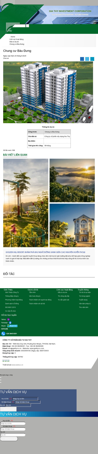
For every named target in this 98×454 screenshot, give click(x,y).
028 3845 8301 (11, 334)
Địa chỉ (2, 405)
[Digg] (92, 59)
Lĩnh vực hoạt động (65, 290)
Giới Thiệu (8, 290)
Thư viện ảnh (83, 307)
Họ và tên (6, 399)
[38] (83, 283)
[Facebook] (82, 59)
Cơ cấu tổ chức (10, 311)
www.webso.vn (17, 365)
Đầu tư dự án (62, 292)
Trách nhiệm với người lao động (40, 300)
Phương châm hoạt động (14, 300)
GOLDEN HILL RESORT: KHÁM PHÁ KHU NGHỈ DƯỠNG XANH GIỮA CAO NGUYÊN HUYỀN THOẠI (45, 252)
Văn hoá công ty (34, 296)
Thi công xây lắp (63, 296)
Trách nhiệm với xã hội (37, 304)
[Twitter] (87, 59)
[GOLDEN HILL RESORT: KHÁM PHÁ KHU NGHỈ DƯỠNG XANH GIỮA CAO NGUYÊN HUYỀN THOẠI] (49, 203)
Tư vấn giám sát (63, 300)
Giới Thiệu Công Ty (12, 292)
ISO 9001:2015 (10, 307)
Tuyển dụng (83, 300)
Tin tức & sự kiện (85, 292)
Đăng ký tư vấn (9, 409)
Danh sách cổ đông (12, 304)
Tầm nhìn (32, 292)
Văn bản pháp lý (84, 304)
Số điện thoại (7, 402)
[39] (65, 283)
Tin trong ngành (84, 296)
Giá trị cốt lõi (33, 290)
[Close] (0, 377)
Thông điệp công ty (12, 296)
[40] (51, 283)
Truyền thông (83, 290)
